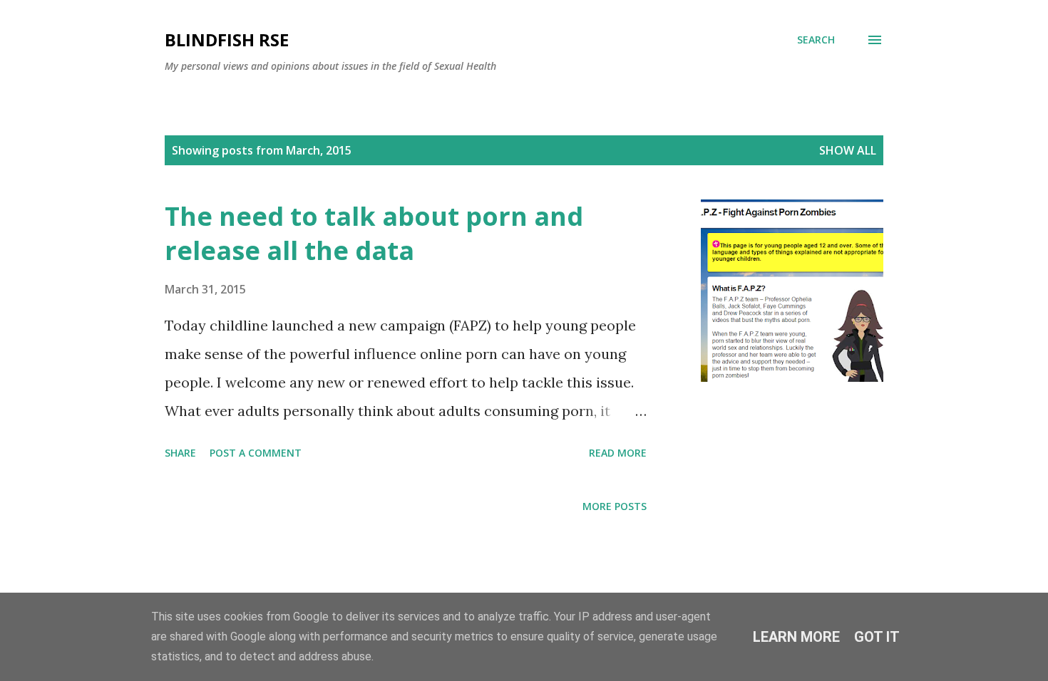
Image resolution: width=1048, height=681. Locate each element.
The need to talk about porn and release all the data (374, 233)
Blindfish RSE (227, 39)
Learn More (796, 636)
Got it (877, 636)
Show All (847, 150)
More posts (614, 506)
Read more (618, 452)
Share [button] (180, 452)
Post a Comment (256, 452)
